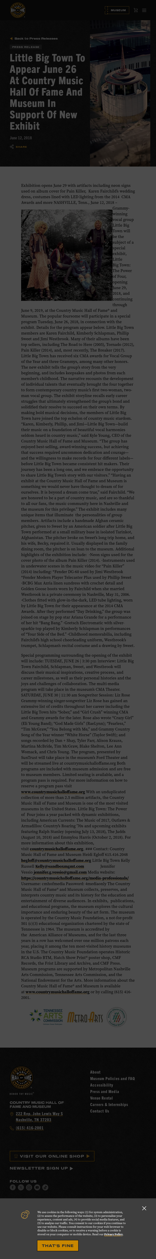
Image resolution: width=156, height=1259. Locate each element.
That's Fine (58, 1245)
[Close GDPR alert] (144, 1208)
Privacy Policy (113, 1234)
